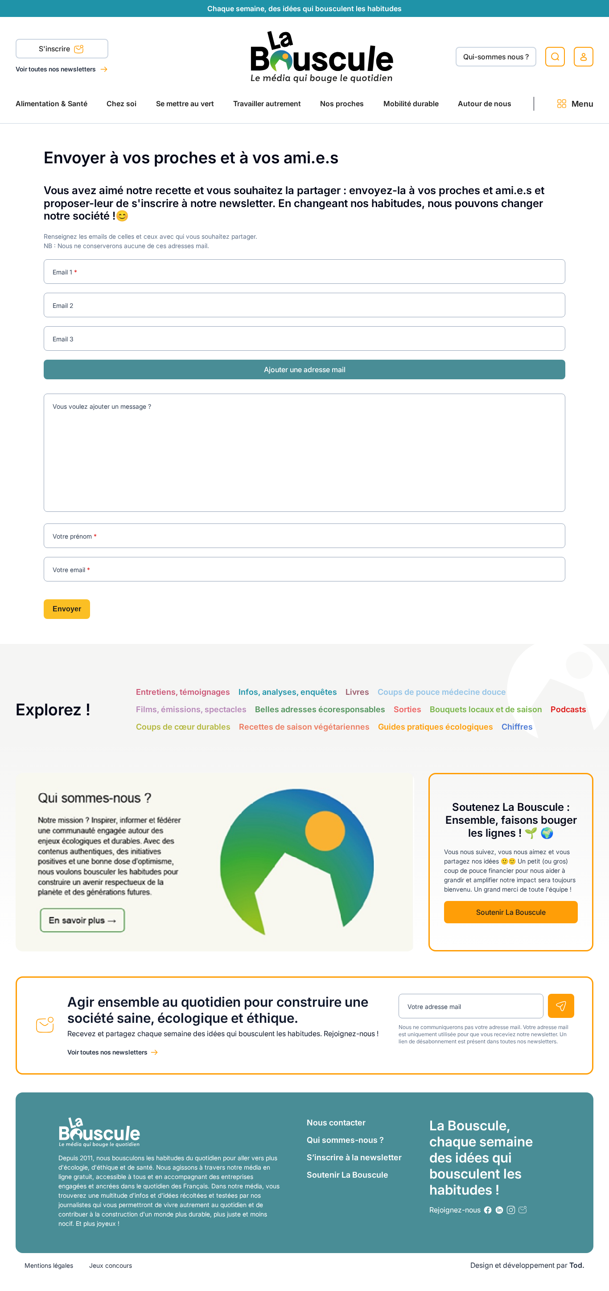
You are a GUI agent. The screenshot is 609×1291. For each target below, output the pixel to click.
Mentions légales (49, 1265)
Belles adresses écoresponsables (320, 709)
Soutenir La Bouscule (511, 912)
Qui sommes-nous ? (345, 1140)
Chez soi (121, 103)
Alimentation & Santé (51, 103)
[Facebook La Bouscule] (487, 1210)
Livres (357, 692)
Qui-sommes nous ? (496, 56)
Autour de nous (484, 103)
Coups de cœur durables (183, 726)
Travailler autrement (267, 103)
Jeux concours (110, 1265)
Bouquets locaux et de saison (486, 709)
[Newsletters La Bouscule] (522, 1210)
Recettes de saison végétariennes (304, 726)
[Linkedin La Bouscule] (499, 1210)
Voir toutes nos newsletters (56, 69)
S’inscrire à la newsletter (354, 1157)
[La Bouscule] (322, 56)
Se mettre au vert (185, 103)
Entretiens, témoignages (183, 692)
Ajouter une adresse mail (305, 369)
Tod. (576, 1265)
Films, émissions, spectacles (191, 709)
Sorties (407, 709)
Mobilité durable (411, 103)
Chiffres (517, 726)
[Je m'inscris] (561, 1006)
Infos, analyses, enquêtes (288, 692)
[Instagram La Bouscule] (510, 1209)
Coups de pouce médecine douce (442, 692)
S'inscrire (55, 48)
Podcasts (568, 709)
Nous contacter (336, 1122)
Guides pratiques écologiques (435, 726)
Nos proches (342, 103)
